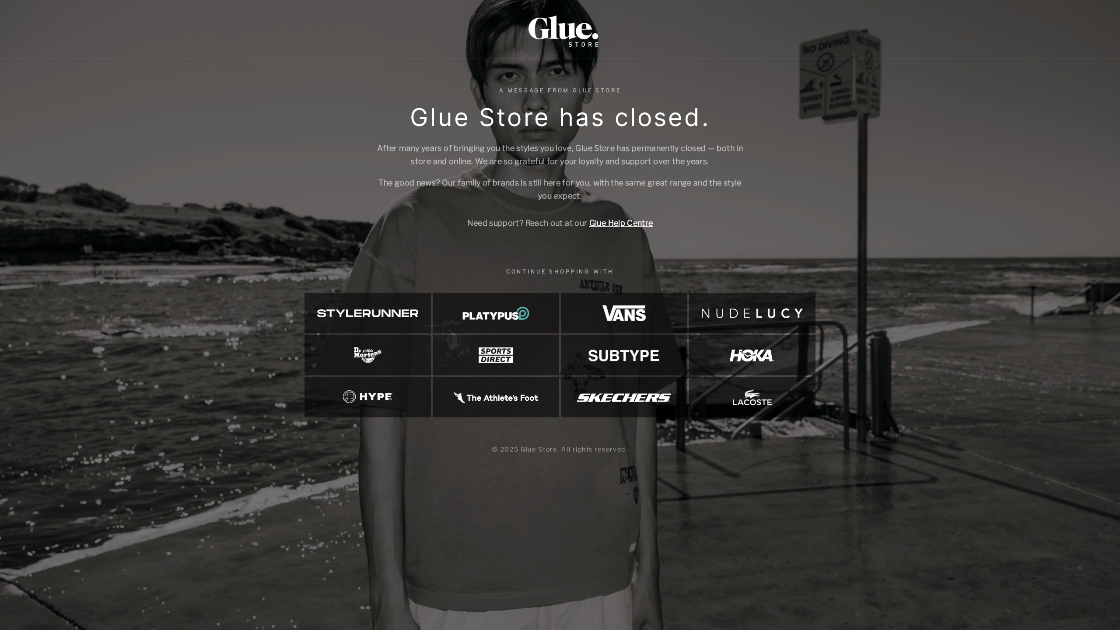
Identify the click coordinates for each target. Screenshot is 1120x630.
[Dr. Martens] (367, 355)
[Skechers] (624, 397)
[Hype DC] (367, 397)
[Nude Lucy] (752, 313)
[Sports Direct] (496, 355)
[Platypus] (496, 313)
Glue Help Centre (621, 223)
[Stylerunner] (367, 313)
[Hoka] (752, 355)
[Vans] (624, 313)
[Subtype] (624, 355)
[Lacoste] (752, 397)
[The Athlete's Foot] (496, 397)
